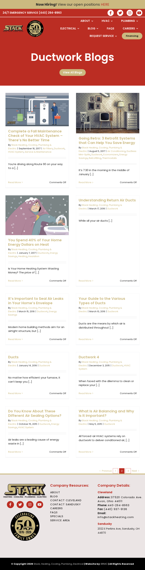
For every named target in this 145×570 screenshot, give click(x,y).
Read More (14, 182)
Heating (22, 256)
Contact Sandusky (65, 504)
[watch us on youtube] (139, 13)
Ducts (13, 357)
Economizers (110, 154)
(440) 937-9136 (115, 509)
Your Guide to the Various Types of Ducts (102, 300)
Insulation (33, 256)
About (55, 492)
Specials (56, 516)
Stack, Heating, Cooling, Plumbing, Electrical (58, 564)
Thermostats (109, 158)
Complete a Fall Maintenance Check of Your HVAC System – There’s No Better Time (35, 136)
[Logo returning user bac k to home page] (13, 28)
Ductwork (59, 148)
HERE (105, 4)
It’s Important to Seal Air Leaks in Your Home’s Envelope (35, 300)
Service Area (60, 520)
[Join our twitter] (120, 13)
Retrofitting (95, 158)
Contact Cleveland (66, 500)
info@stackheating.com (116, 517)
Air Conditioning (116, 151)
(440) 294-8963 (50, 13)
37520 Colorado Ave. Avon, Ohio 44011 (120, 499)
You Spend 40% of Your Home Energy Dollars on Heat (35, 242)
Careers (56, 508)
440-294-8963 (118, 505)
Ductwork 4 (89, 357)
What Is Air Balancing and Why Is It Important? (106, 413)
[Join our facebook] (111, 13)
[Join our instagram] (130, 13)
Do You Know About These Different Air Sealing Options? (34, 413)
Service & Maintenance (38, 152)
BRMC (104, 564)
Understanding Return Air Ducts (107, 200)
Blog (54, 496)
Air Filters (48, 148)
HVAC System (16, 152)
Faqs (54, 512)
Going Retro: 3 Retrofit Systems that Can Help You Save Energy (107, 140)
